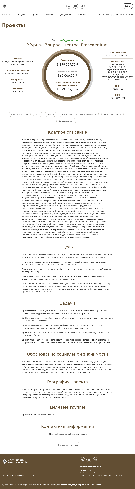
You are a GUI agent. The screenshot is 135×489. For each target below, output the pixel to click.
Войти (127, 6)
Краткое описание (19, 114)
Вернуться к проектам (67, 445)
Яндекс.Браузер (68, 484)
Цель (37, 114)
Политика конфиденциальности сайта (115, 14)
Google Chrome (83, 484)
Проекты (36, 14)
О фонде (6, 14)
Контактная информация (90, 466)
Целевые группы (66, 120)
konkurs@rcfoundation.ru (90, 473)
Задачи (50, 114)
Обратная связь (84, 14)
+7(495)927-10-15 (87, 470)
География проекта (112, 114)
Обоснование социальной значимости (79, 114)
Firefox (98, 484)
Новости (50, 14)
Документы (65, 14)
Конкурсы (21, 14)
